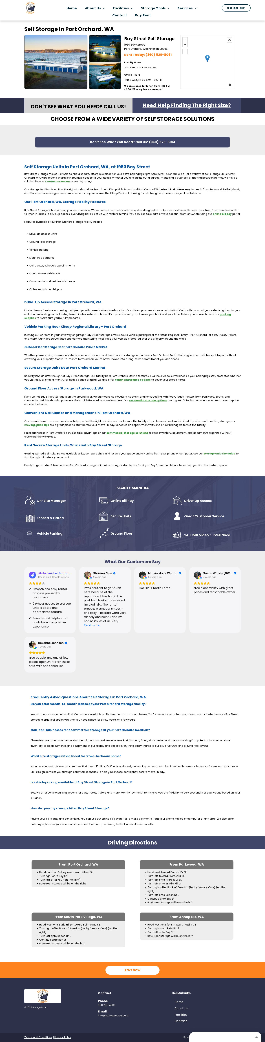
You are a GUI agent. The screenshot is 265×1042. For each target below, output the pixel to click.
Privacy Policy (62, 1037)
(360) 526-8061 (158, 54)
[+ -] (207, 62)
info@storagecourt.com (113, 1015)
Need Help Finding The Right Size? (187, 105)
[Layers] (229, 39)
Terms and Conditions (38, 1037)
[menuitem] (72, 8)
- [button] (185, 44)
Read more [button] (92, 625)
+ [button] (185, 39)
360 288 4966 (107, 1005)
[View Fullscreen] (185, 51)
